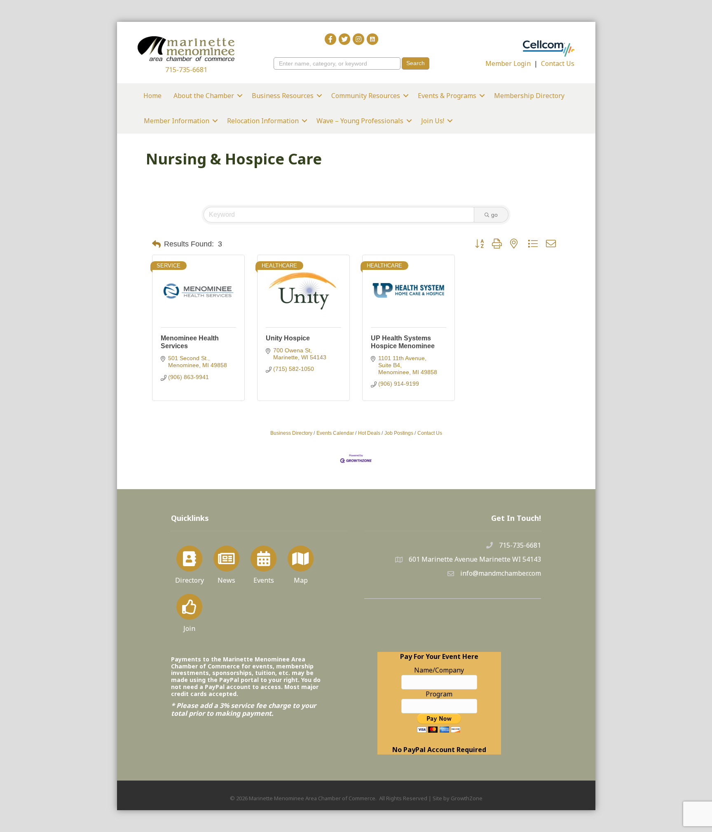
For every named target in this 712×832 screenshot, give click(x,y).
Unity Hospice (288, 338)
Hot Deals (369, 433)
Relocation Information (263, 120)
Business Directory (291, 433)
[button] (156, 244)
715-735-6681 (186, 69)
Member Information (176, 120)
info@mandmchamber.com (500, 573)
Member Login (508, 63)
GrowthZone (466, 798)
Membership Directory (529, 95)
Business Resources (283, 95)
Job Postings (398, 433)
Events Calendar (335, 433)
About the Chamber (203, 95)
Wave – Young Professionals (359, 120)
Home (152, 95)
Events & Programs (447, 95)
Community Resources (365, 95)
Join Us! (432, 120)
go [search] (494, 214)
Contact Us (557, 63)
